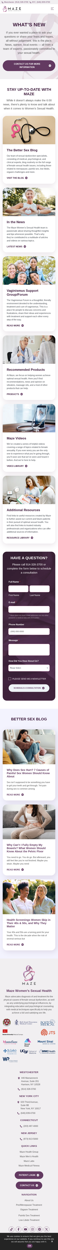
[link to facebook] (18, 1229)
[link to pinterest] (39, 1229)
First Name (14, 595)
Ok (29, 1246)
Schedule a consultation (27, 688)
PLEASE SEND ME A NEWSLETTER (29, 679)
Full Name (14, 582)
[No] (52, 1242)
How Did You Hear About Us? (24, 661)
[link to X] (46, 1229)
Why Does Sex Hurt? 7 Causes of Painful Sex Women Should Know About (28, 773)
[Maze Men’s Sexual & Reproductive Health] (29, 975)
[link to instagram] (32, 1229)
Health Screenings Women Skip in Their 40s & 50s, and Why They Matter (28, 923)
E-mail (12, 602)
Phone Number (16, 624)
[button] (52, 9)
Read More (14, 795)
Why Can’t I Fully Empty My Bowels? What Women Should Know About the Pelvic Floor (26, 848)
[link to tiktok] (11, 1229)
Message (14, 640)
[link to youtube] (25, 1229)
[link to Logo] (12, 9)
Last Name (35, 595)
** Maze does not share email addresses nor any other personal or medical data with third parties (28, 616)
